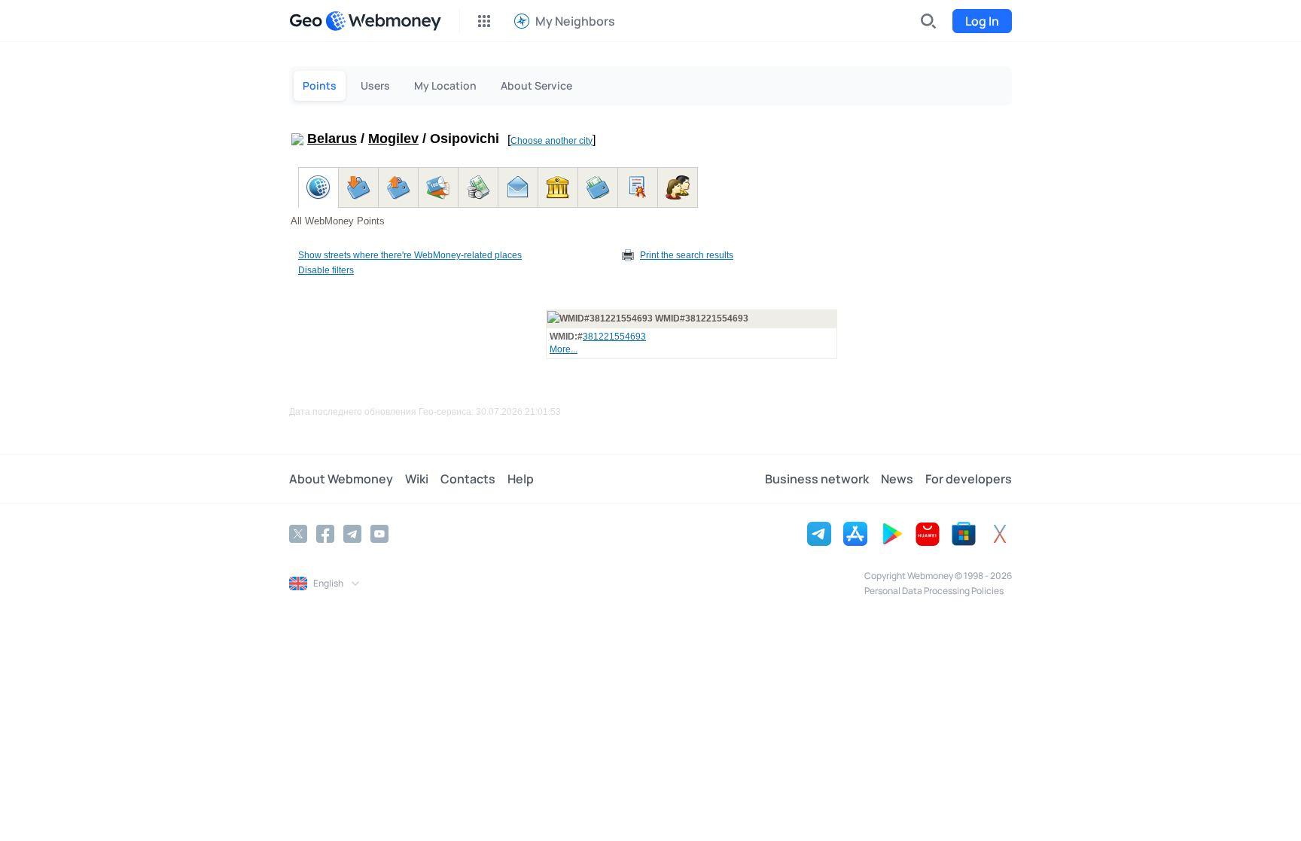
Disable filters (326, 270)
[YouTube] (379, 534)
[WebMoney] (383, 21)
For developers (968, 479)
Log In (982, 21)
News (897, 479)
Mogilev (393, 138)
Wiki (416, 479)
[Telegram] (352, 534)
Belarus (332, 138)
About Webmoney (341, 479)
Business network (817, 479)
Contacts (467, 479)
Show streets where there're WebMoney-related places (410, 255)
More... (563, 349)
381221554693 (614, 336)
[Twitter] (298, 534)
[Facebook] (325, 534)
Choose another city (551, 141)
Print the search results (686, 255)
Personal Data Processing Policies (934, 590)
